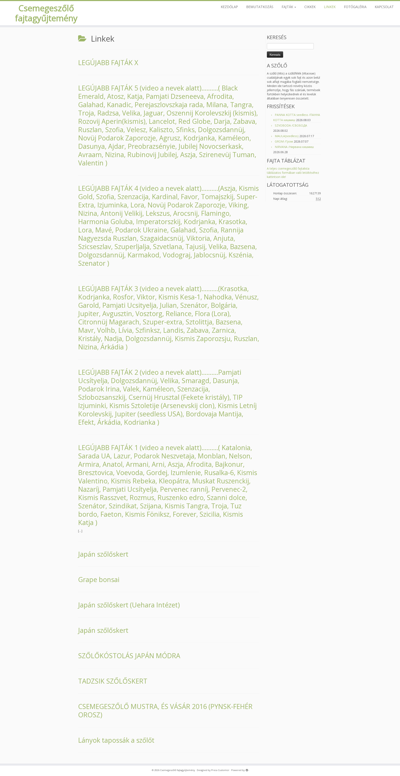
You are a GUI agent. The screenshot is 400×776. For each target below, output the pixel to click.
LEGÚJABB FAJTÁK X (108, 62)
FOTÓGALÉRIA (355, 6)
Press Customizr (220, 770)
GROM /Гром (284, 141)
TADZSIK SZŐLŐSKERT (112, 681)
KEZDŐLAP (229, 6)
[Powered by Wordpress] (246, 769)
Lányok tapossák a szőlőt (116, 740)
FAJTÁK (288, 6)
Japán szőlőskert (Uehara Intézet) (129, 604)
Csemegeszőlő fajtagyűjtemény (46, 13)
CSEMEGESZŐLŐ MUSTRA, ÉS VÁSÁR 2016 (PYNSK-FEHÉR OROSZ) (165, 710)
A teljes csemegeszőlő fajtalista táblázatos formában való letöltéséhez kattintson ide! (293, 172)
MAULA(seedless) (287, 136)
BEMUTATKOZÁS (259, 6)
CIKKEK (310, 6)
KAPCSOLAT (384, 6)
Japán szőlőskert (103, 554)
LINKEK (330, 6)
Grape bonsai (98, 579)
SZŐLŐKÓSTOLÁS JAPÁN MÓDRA (129, 655)
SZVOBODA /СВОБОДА (291, 125)
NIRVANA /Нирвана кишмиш (294, 147)
